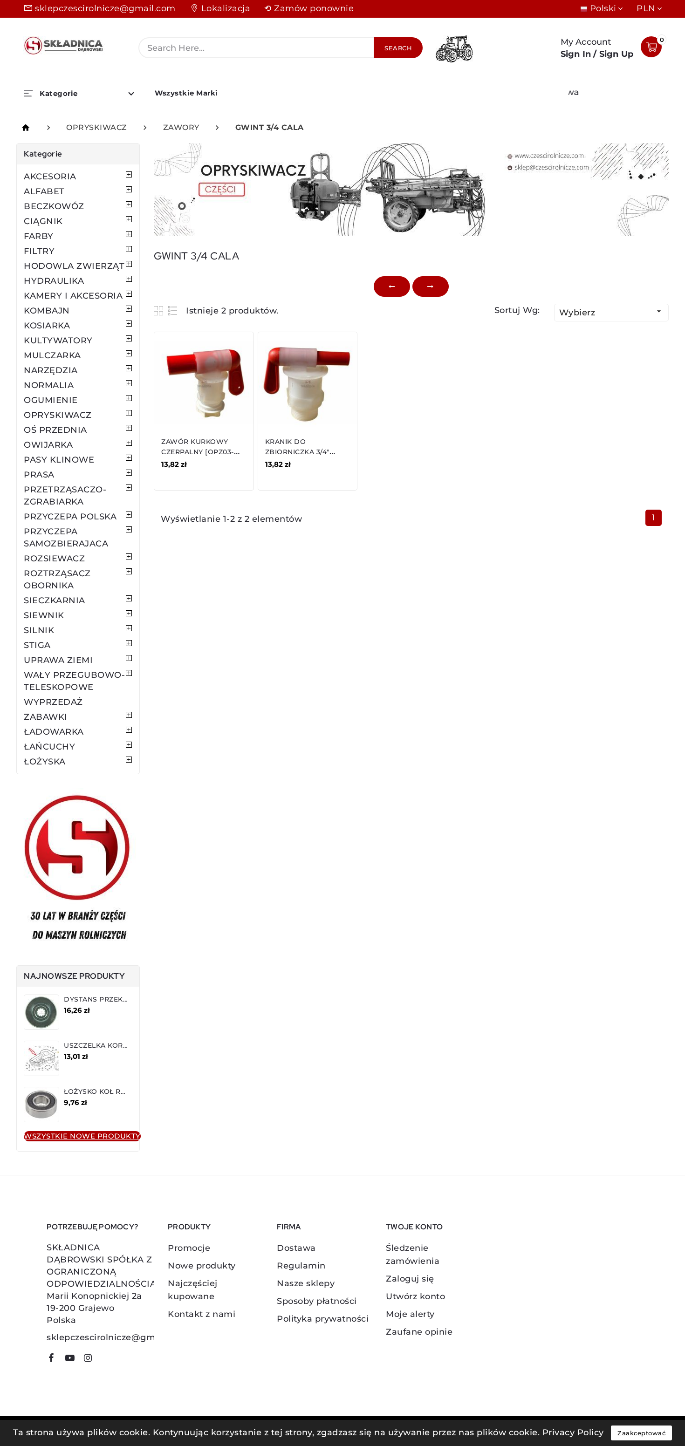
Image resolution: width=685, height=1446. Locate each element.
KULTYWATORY (58, 340)
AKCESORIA (50, 176)
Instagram (91, 1359)
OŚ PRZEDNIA (55, 430)
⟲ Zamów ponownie (309, 8)
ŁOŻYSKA (45, 762)
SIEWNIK (44, 615)
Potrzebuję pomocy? (92, 1227)
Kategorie (43, 154)
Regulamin (301, 1266)
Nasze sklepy (306, 1283)
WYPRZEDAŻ (53, 702)
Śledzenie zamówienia (412, 1254)
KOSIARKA (47, 326)
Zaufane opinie (419, 1332)
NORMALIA (49, 385)
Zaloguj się (410, 1279)
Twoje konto (414, 1227)
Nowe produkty (202, 1266)
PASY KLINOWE (59, 460)
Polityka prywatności (323, 1319)
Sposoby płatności (317, 1301)
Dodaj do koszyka (202, 471)
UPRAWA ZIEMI (58, 660)
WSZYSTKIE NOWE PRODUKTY (82, 1136)
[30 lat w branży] (78, 869)
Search (398, 48)
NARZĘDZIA (51, 370)
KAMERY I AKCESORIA (73, 296)
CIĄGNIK (43, 221)
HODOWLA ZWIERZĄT (74, 266)
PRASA (39, 475)
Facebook (54, 1359)
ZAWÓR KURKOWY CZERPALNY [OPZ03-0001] (197, 451)
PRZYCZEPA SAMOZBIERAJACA (66, 537)
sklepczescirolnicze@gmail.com (105, 8)
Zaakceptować (641, 1433)
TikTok (105, 1361)
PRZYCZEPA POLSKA (70, 517)
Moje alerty (410, 1314)
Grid (159, 310)
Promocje (189, 1248)
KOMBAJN (47, 311)
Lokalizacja (226, 8)
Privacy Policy (573, 1432)
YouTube (73, 1359)
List (173, 310)
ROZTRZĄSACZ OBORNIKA (57, 579)
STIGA (37, 645)
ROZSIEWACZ (54, 558)
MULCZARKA (52, 355)
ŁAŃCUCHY (49, 747)
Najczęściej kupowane (193, 1290)
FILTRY (39, 251)
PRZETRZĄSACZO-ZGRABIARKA (65, 495)
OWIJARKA (48, 445)
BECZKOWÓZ (54, 206)
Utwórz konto (415, 1296)
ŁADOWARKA (54, 732)
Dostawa (296, 1248)
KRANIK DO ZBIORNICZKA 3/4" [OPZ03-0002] (297, 451)
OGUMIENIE (51, 400)
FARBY (39, 236)
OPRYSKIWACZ (58, 415)
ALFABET (44, 191)
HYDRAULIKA (54, 281)
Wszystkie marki (186, 93)
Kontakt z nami (201, 1314)
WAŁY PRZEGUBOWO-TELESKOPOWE (74, 681)
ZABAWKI (46, 717)
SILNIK (39, 630)
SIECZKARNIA (54, 600)
